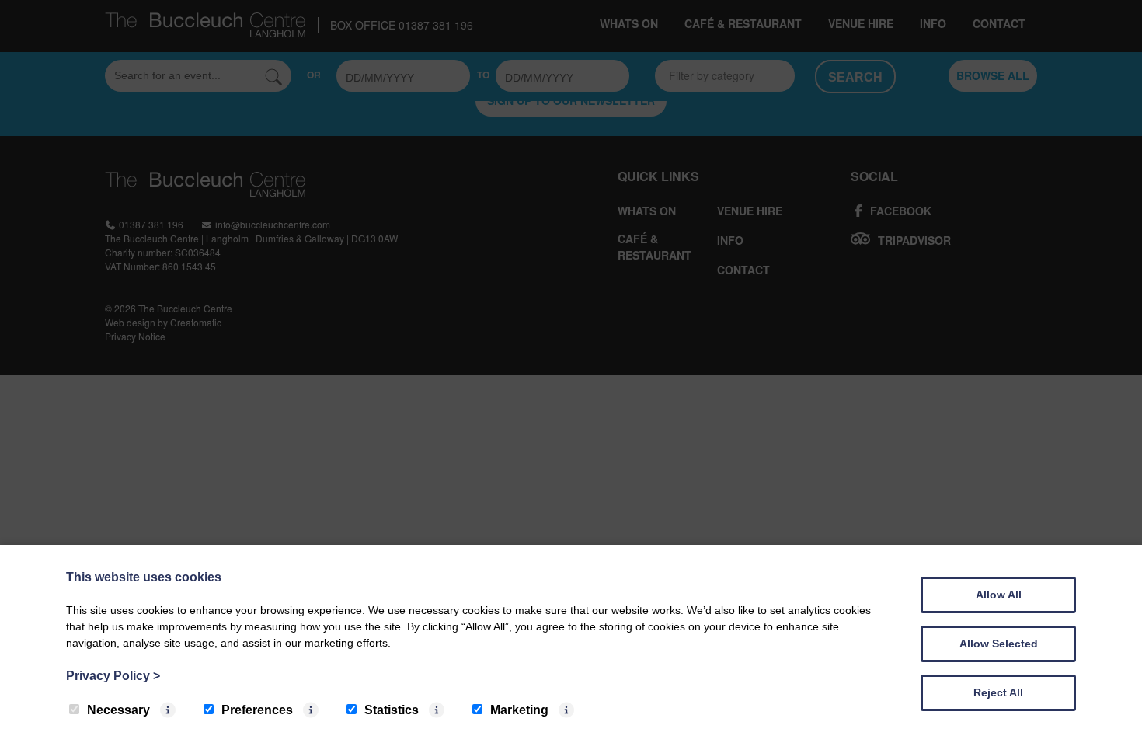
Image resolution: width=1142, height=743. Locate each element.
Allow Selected (998, 643)
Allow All (999, 594)
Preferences (257, 710)
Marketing (519, 710)
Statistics (391, 710)
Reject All (998, 692)
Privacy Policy (113, 675)
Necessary (118, 710)
